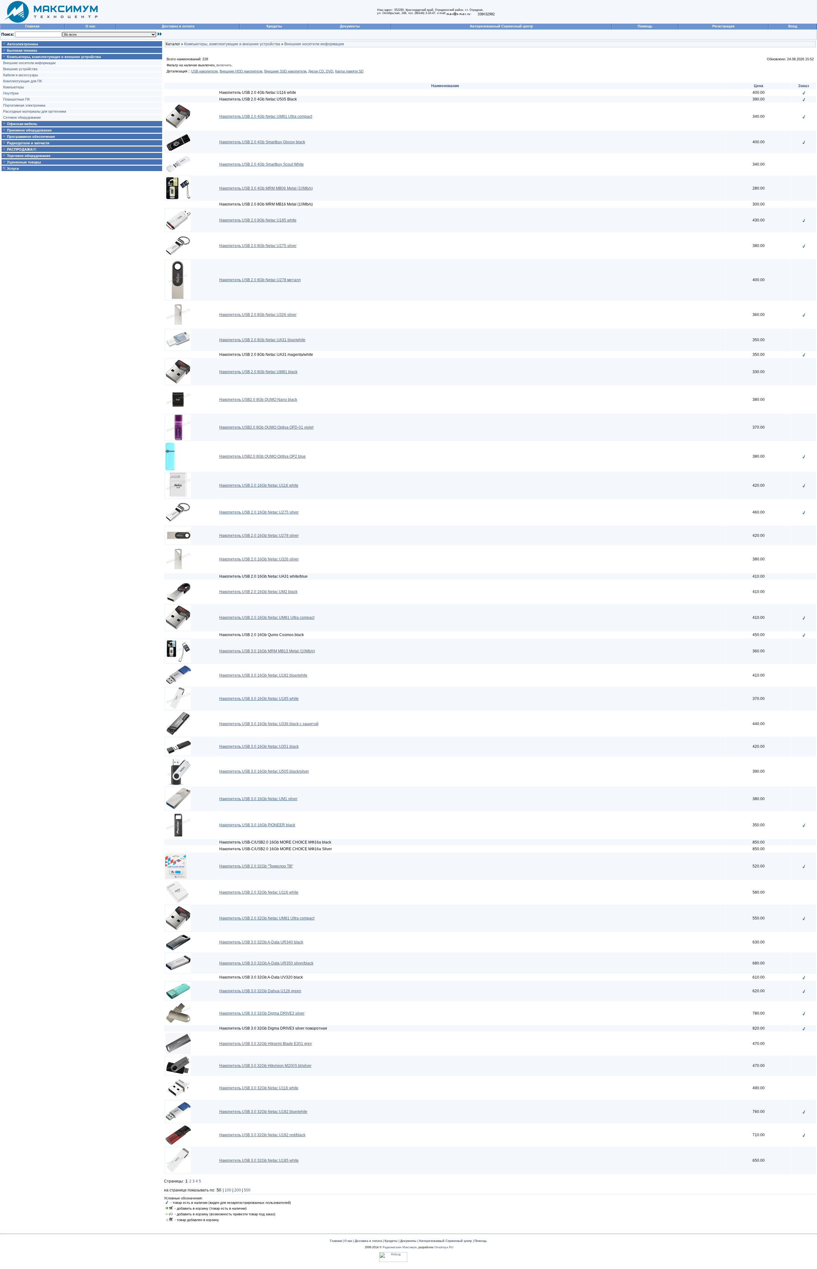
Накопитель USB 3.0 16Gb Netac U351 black (259, 746)
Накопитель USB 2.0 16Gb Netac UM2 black (258, 591)
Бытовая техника (22, 50)
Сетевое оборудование (22, 117)
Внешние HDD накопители (241, 71)
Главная (32, 26)
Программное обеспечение (31, 137)
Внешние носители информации (29, 63)
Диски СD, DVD (320, 71)
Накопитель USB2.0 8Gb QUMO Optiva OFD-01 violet (266, 427)
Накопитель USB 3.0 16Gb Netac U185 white (259, 698)
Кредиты (274, 26)
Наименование (445, 86)
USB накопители (204, 71)
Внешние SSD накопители (285, 71)
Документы (350, 26)
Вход (792, 26)
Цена (758, 86)
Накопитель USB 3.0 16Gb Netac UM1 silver (258, 799)
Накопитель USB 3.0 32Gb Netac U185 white (259, 1160)
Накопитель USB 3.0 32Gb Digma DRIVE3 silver (261, 1013)
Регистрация (723, 26)
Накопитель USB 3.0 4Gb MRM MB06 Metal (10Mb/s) (266, 188)
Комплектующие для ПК (22, 81)
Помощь (645, 26)
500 (247, 1190)
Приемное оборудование (29, 130)
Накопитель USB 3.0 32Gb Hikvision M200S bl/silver (265, 1065)
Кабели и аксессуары (20, 75)
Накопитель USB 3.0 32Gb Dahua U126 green (260, 991)
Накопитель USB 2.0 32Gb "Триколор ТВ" (256, 866)
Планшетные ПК (16, 99)
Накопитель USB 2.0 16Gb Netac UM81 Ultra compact (266, 617)
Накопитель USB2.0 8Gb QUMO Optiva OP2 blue (262, 456)
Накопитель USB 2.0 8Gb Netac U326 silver (257, 314)
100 (228, 1190)
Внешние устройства (20, 69)
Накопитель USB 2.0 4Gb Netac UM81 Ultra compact (265, 116)
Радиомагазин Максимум (399, 1247)
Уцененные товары (24, 162)
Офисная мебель (22, 124)
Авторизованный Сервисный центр (501, 26)
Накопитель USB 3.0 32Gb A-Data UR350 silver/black (266, 963)
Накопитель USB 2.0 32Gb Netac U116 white (258, 892)
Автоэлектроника (22, 44)
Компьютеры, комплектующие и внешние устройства (54, 57)
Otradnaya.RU (443, 1247)
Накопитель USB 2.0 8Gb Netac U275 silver (257, 246)
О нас (90, 26)
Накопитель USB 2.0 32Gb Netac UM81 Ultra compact (266, 918)
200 (237, 1190)
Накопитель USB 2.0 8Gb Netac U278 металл (260, 280)
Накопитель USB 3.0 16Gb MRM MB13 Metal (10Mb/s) (267, 651)
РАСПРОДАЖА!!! (21, 149)
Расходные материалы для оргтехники (34, 111)
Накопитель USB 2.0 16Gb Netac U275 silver (259, 512)
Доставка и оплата (178, 26)
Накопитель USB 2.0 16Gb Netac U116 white (258, 485)
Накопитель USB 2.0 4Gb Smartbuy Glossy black (262, 142)
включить (224, 65)
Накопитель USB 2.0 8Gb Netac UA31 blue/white (262, 340)
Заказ (803, 86)
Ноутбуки (11, 93)
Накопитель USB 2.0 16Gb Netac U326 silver (259, 559)
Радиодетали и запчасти (28, 143)
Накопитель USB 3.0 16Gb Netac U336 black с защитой (269, 724)
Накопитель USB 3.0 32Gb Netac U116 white (258, 1088)
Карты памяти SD (349, 71)
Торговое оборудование (28, 156)
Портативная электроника (24, 105)
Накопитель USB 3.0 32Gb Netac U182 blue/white (263, 1111)
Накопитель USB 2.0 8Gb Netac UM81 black (258, 372)
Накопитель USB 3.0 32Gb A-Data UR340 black (261, 942)
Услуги (13, 168)
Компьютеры (13, 87)
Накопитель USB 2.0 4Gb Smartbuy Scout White (261, 164)
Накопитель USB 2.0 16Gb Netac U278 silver (259, 535)
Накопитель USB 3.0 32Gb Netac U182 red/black (262, 1135)
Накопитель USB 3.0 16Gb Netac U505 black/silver (264, 771)
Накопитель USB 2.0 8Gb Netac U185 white (257, 220)
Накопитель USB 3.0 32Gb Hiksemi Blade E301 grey (265, 1043)
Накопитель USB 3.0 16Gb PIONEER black (257, 825)
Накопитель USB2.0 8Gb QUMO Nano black (258, 399)
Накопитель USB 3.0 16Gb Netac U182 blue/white (263, 675)
